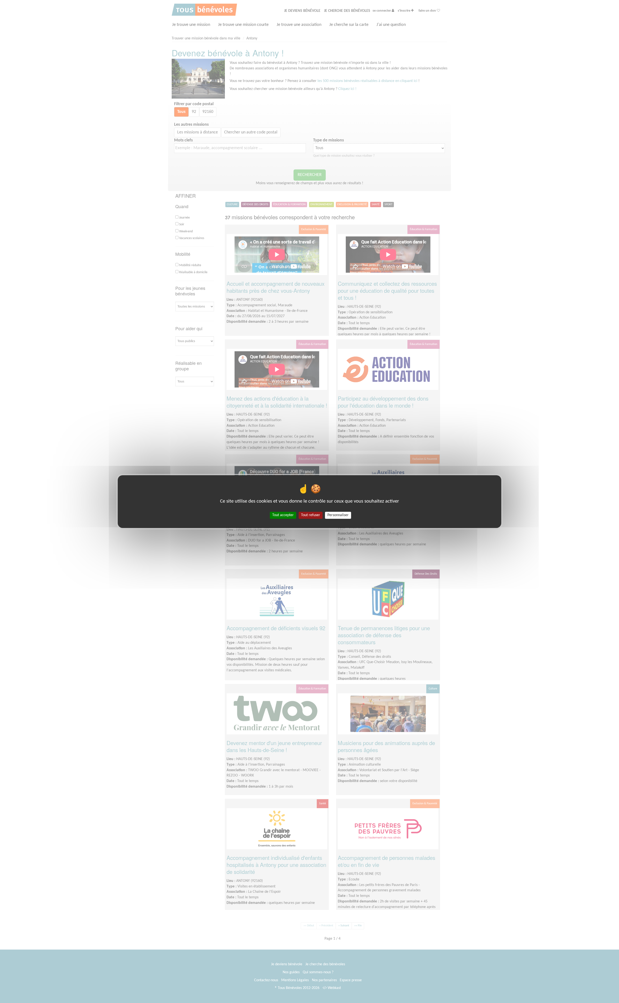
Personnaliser (338, 515)
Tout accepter (283, 515)
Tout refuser (310, 515)
